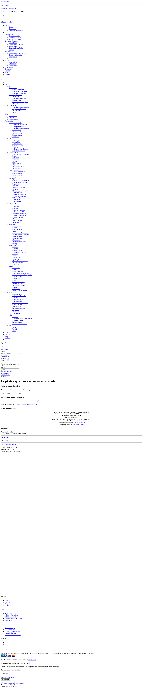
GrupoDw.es (32, 660)
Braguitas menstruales (15, 39)
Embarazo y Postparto (11, 41)
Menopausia (8, 51)
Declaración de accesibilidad (13, 618)
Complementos (13, 65)
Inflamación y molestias (16, 30)
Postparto (11, 50)
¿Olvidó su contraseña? (8, 677)
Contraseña (4, 674)
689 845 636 (5, 5)
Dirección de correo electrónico (10, 670)
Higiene (11, 27)
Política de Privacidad (11, 615)
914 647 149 (5, 1)
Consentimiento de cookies (9, 686)
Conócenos (8, 600)
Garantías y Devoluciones (13, 635)
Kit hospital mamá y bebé (16, 48)
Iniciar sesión (5, 349)
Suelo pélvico (13, 57)
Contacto (7, 605)
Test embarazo (13, 43)
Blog (6, 604)
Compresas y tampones (16, 37)
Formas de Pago (10, 628)
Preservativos (13, 62)
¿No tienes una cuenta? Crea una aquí (12, 683)
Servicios (7, 602)
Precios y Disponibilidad (12, 631)
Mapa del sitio (9, 620)
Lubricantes (12, 64)
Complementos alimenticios (17, 44)
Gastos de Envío (10, 629)
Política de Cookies (11, 617)
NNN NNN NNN (79, 422)
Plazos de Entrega (10, 633)
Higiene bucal (13, 46)
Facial (10, 58)
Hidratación (12, 29)
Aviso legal (8, 613)
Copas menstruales (14, 36)
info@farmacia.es (78, 424)
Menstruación (9, 34)
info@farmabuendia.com (8, 8)
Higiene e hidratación (15, 55)
